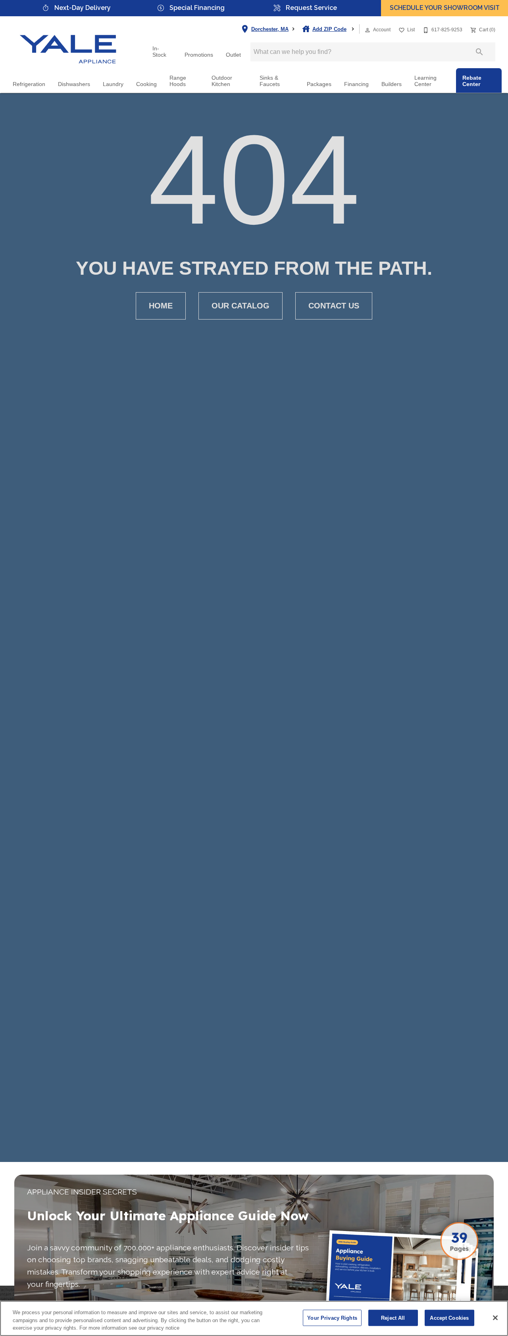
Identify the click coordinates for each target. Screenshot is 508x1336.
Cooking (146, 84)
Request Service (311, 7)
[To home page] (68, 42)
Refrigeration (29, 84)
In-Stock (159, 52)
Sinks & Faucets (270, 81)
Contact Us (333, 305)
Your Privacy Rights (332, 1318)
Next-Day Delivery (82, 7)
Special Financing (197, 7)
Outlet (233, 55)
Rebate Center (471, 81)
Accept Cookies (449, 1318)
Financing (356, 84)
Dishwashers (74, 84)
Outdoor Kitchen (222, 81)
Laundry (113, 84)
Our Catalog (240, 305)
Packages (319, 84)
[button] (367, 30)
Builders (391, 84)
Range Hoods (177, 81)
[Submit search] (479, 52)
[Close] (495, 1317)
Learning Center (425, 81)
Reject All (393, 1318)
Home (161, 305)
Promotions (199, 55)
